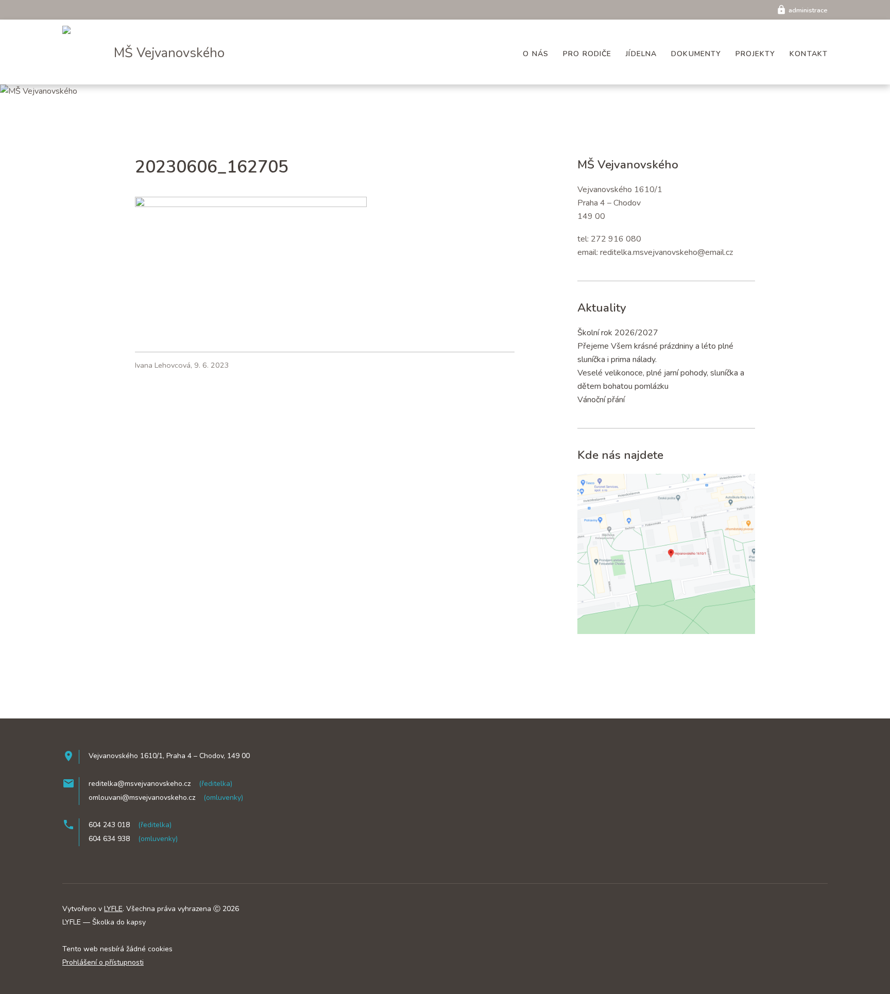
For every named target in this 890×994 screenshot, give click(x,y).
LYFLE (113, 909)
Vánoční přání (601, 399)
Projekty (755, 54)
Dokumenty (696, 54)
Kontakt (809, 54)
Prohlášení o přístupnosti (103, 962)
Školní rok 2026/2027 (617, 332)
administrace (802, 10)
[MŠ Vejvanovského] (81, 27)
